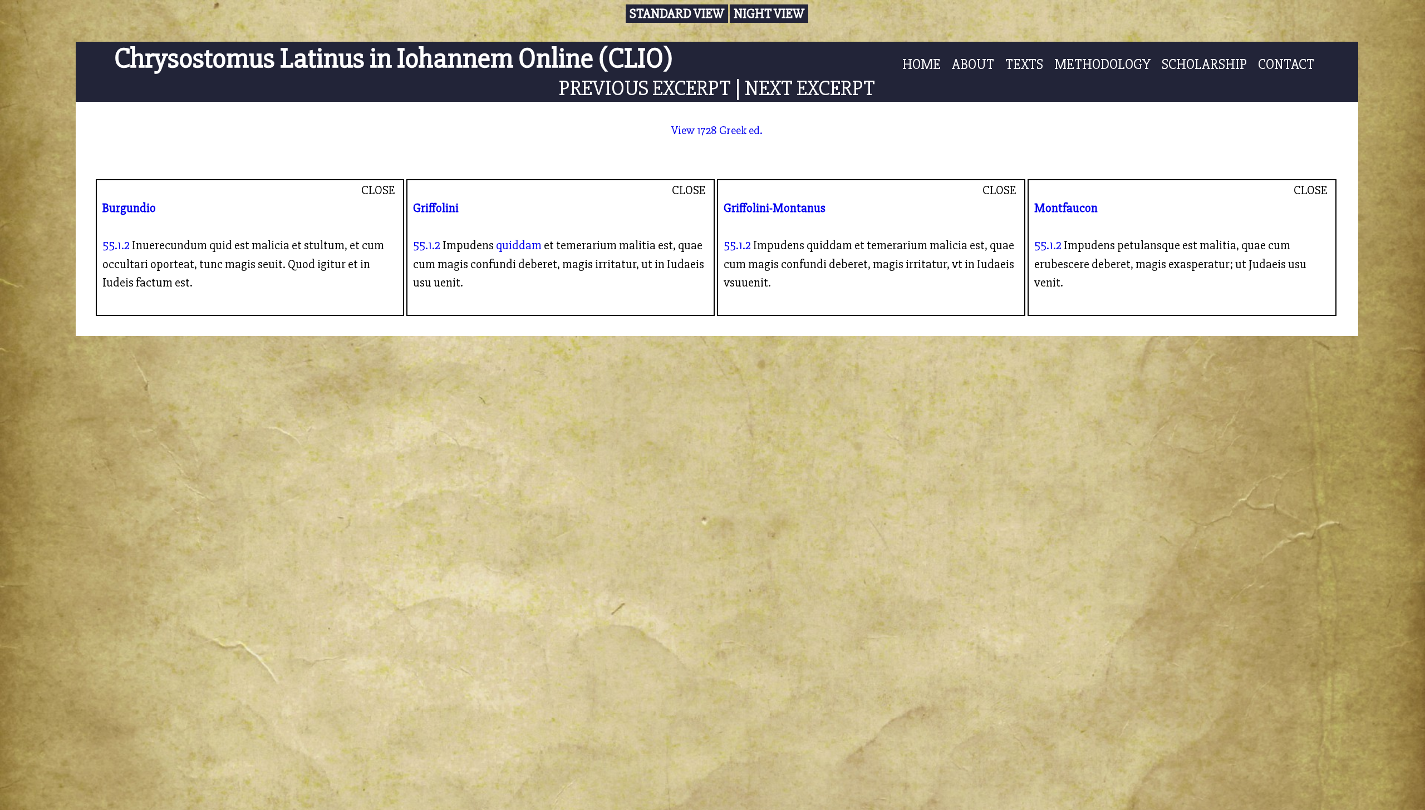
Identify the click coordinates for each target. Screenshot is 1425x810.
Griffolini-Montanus (774, 208)
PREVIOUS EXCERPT (645, 88)
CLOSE (378, 190)
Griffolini (436, 208)
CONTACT (1286, 64)
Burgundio (129, 208)
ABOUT (973, 64)
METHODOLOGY (1102, 64)
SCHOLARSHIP (1204, 64)
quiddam (519, 245)
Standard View (677, 14)
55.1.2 (116, 245)
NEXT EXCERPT (810, 88)
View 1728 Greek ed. (717, 130)
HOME (921, 64)
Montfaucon (1066, 208)
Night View (769, 14)
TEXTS (1024, 64)
